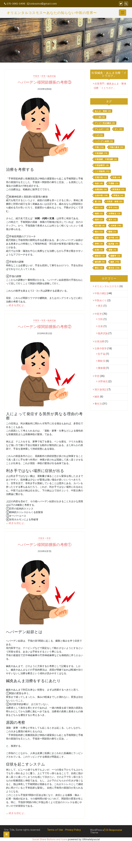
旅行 (99, 207)
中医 (99, 147)
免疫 (99, 183)
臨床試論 (52, 76)
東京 (100, 305)
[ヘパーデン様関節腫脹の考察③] (44, 130)
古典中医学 (101, 348)
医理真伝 (118, 189)
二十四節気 (102, 171)
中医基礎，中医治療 (106, 159)
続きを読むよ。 (18, 305)
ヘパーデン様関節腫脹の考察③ (45, 82)
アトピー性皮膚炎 (105, 123)
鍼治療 (100, 262)
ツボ (99, 135)
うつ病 (100, 117)
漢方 (112, 219)
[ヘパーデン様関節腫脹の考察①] (44, 592)
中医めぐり (101, 300)
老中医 (113, 237)
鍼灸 (115, 262)
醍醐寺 (116, 256)
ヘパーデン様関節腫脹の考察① (45, 544)
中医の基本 (116, 147)
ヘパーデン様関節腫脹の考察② (45, 326)
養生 (99, 268)
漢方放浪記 (101, 389)
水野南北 (114, 213)
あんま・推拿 (103, 111)
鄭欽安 (100, 256)
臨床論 (113, 243)
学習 (43, 76)
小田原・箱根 (114, 201)
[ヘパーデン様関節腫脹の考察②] (44, 374)
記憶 (99, 250)
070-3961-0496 (15, 3)
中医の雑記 (101, 293)
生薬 (100, 326)
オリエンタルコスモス (107, 286)
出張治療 (99, 341)
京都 (116, 177)
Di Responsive (114, 830)
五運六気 (101, 177)
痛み (99, 231)
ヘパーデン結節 (104, 141)
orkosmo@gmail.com (43, 3)
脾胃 (99, 243)
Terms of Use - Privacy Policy (64, 829)
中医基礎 (101, 153)
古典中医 (101, 195)
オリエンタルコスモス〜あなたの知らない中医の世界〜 (52, 13)
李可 (113, 207)
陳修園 (101, 368)
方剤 (100, 319)
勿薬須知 (101, 189)
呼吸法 (118, 195)
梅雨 (99, 213)
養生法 (114, 268)
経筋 (99, 237)
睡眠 (112, 231)
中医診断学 (102, 165)
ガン (118, 129)
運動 (112, 250)
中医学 (36, 76)
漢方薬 (100, 225)
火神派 (116, 225)
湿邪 (99, 219)
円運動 (113, 183)
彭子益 (101, 353)
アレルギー (102, 129)
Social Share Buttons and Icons (49, 839)
